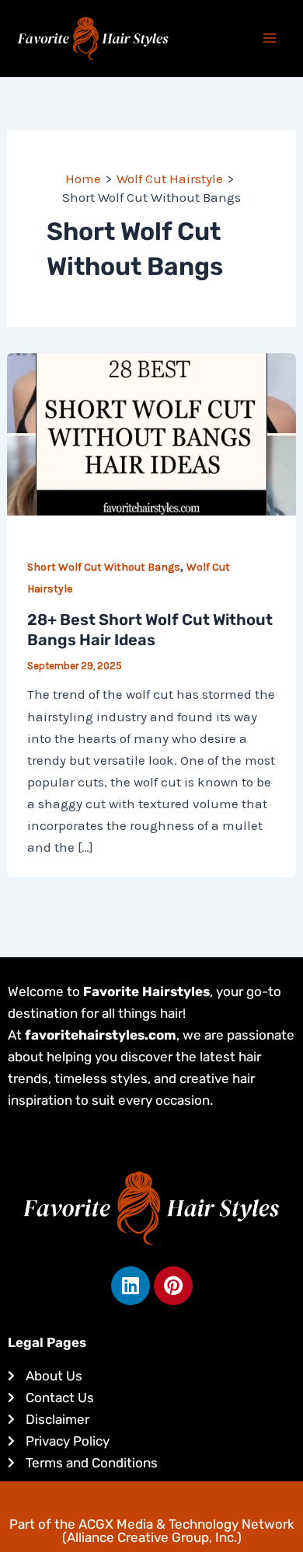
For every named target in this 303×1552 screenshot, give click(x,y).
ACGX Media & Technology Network (186, 1524)
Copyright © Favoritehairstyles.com (152, 1495)
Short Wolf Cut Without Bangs (103, 567)
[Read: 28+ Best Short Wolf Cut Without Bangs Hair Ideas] (151, 432)
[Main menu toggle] (270, 39)
